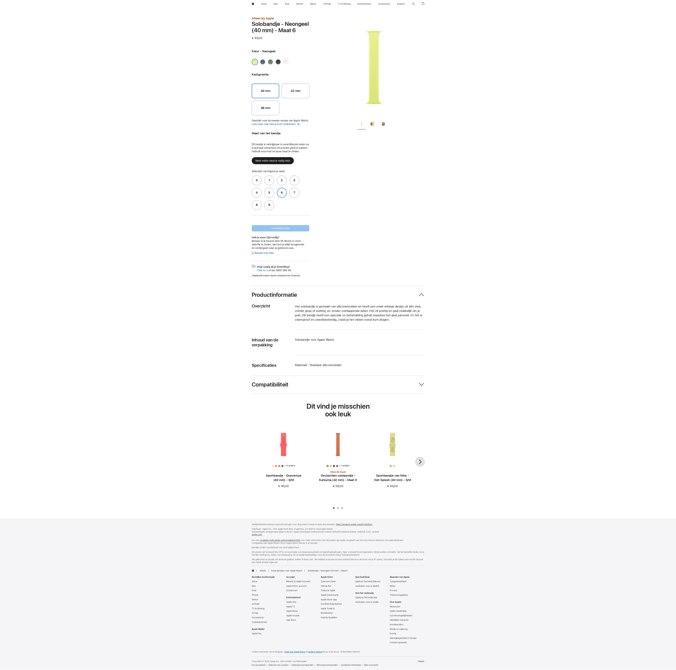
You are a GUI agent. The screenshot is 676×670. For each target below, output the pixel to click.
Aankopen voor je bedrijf (367, 586)
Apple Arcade (292, 615)
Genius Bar (326, 586)
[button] (413, 4)
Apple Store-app (329, 599)
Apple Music (292, 611)
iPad (254, 590)
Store (254, 581)
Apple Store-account (296, 586)
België (421, 661)
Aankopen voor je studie (367, 602)
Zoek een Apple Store (294, 652)
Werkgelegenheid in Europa (403, 638)
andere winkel (315, 652)
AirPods (255, 604)
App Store (291, 620)
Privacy (393, 590)
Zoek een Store (328, 581)
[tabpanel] (374, 67)
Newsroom (395, 606)
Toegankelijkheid (398, 581)
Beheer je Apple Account (298, 581)
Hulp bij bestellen (329, 617)
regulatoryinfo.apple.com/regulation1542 (280, 540)
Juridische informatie (351, 665)
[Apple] (253, 570)
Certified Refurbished (331, 604)
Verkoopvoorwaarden (327, 665)
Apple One (291, 602)
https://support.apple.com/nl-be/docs (354, 524)
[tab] (362, 124)
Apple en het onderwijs (366, 597)
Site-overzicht (371, 665)
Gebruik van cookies (278, 665)
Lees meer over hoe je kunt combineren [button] (274, 124)
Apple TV (290, 606)
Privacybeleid (258, 665)
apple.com (257, 534)
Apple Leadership (398, 611)
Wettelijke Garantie (399, 620)
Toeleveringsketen (399, 595)
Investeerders (396, 624)
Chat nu (262, 270)
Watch (263, 571)
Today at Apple (328, 590)
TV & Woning (258, 608)
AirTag (255, 613)
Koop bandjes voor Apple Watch (286, 571)
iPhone (255, 595)
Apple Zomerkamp (330, 595)
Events (393, 633)
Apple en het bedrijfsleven (367, 581)
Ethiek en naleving (399, 629)
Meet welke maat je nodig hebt (272, 160)
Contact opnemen (398, 642)
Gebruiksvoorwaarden (302, 665)
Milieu (392, 586)
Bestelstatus (327, 613)
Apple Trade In (328, 608)
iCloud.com (291, 590)
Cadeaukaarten (259, 622)
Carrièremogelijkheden (401, 615)
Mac (254, 586)
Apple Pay (257, 633)
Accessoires (258, 617)
